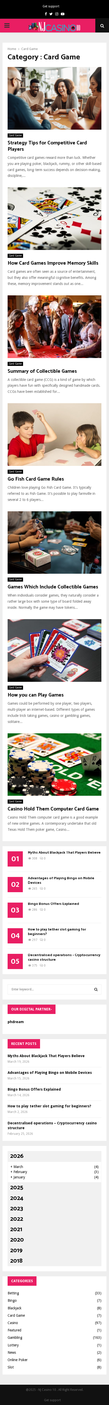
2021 (16, 1229)
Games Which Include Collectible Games (53, 587)
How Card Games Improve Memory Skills (53, 263)
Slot (11, 1367)
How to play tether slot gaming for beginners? (57, 932)
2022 (16, 1219)
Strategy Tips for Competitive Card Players (47, 146)
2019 (16, 1251)
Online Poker (18, 1360)
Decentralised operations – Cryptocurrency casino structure (64, 957)
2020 (17, 1240)
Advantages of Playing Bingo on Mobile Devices (61, 880)
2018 (16, 1261)
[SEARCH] (95, 989)
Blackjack (15, 1308)
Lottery (13, 1345)
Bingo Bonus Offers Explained (53, 904)
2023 (16, 1209)
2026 (17, 1156)
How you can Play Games (36, 695)
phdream (16, 1022)
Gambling (15, 1337)
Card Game (15, 135)
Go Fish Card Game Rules (36, 479)
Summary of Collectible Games (42, 371)
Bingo (12, 1300)
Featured (14, 1330)
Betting (13, 1293)
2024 (16, 1198)
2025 (16, 1188)
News (12, 1352)
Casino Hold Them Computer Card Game (53, 809)
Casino (13, 1323)
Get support (51, 6)
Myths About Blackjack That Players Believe (64, 853)
